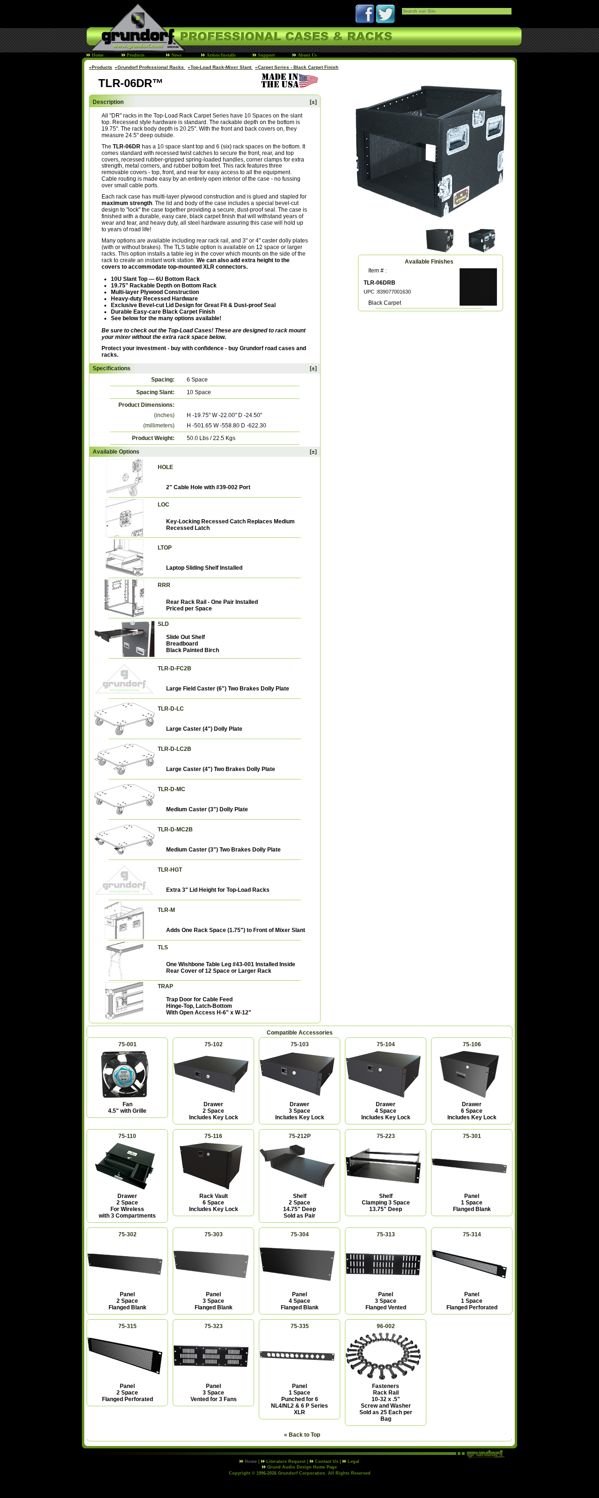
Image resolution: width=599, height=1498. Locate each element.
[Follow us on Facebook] (365, 21)
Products (135, 55)
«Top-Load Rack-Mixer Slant (220, 67)
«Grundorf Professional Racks (150, 67)
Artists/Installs (220, 55)
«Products (100, 67)
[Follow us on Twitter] (385, 21)
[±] (313, 102)
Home (96, 55)
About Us (306, 55)
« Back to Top (302, 1435)
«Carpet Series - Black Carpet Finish (296, 67)
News (176, 55)
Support (265, 55)
